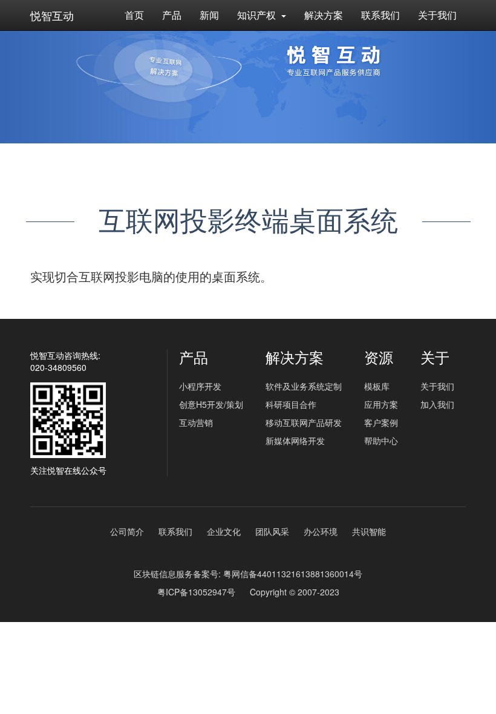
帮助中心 (381, 440)
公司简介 (127, 531)
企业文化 (224, 531)
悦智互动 (52, 15)
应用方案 (381, 404)
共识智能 (369, 531)
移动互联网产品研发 (304, 422)
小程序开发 (200, 386)
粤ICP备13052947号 (196, 592)
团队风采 (272, 531)
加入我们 (437, 404)
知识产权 (257, 15)
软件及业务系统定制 (304, 386)
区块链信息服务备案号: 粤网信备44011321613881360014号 (248, 574)
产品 (171, 15)
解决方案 (323, 15)
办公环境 (321, 531)
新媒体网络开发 (295, 440)
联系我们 (380, 15)
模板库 (377, 386)
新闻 (209, 15)
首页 (134, 15)
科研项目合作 (291, 404)
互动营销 (196, 422)
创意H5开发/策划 (211, 404)
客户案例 (381, 422)
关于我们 (437, 15)
